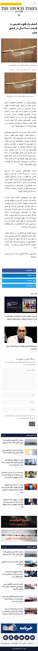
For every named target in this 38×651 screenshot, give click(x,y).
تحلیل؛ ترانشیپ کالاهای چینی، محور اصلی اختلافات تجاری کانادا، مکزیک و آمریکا (12, 586)
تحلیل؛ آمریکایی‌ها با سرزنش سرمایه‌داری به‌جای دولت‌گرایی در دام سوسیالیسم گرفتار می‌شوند (12, 611)
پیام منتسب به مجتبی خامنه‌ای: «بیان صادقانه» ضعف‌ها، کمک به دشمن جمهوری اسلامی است (12, 474)
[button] (19, 15)
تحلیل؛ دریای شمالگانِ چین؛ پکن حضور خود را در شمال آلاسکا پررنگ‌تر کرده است (12, 598)
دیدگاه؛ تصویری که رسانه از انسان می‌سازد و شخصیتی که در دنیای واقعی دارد (12, 574)
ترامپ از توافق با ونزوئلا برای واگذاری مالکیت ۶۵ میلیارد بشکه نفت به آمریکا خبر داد (12, 462)
